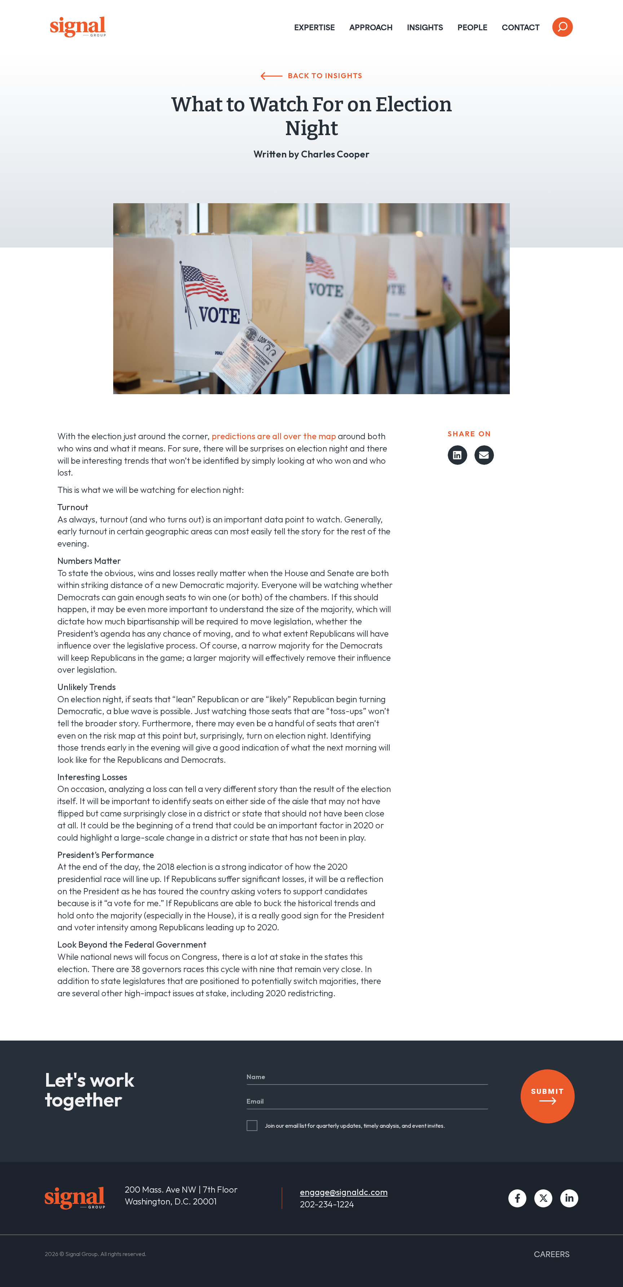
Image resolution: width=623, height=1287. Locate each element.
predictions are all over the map (274, 436)
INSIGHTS (425, 27)
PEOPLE (472, 27)
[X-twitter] (543, 1198)
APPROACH (371, 27)
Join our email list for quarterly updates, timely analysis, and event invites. (355, 1125)
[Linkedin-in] (569, 1198)
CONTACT (521, 27)
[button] (457, 455)
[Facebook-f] (517, 1198)
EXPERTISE (314, 27)
